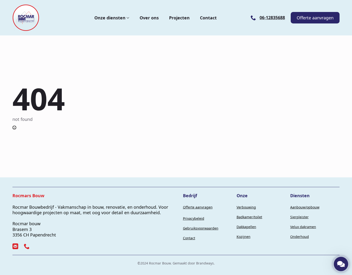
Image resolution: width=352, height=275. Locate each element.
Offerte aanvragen (198, 207)
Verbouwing (246, 207)
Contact (208, 18)
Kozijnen (243, 236)
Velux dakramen (303, 226)
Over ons (149, 18)
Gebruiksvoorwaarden (200, 228)
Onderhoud (299, 236)
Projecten (179, 18)
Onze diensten (109, 18)
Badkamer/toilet (249, 217)
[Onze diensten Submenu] (127, 18)
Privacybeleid (193, 218)
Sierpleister (299, 217)
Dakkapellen (246, 226)
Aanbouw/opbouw (304, 207)
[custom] (15, 246)
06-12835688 (272, 17)
